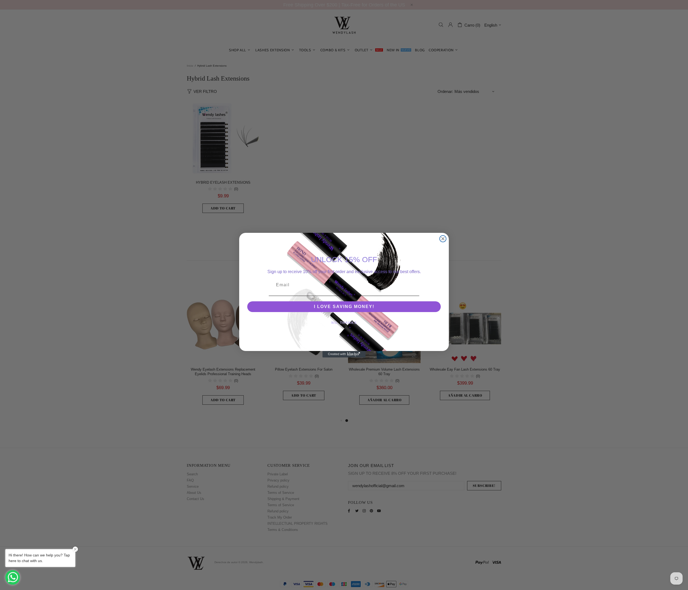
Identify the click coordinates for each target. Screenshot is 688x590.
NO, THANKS (344, 323)
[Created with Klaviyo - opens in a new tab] (344, 354)
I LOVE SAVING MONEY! (344, 306)
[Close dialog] (443, 239)
